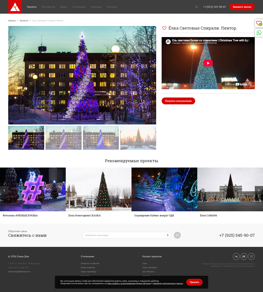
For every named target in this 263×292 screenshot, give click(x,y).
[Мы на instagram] (251, 256)
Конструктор (48, 6)
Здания (146, 275)
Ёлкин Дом (23, 256)
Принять (194, 282)
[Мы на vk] (236, 256)
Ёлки (144, 263)
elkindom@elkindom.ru (19, 271)
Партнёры (96, 6)
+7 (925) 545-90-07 (214, 7)
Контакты (112, 6)
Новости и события (90, 263)
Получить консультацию (178, 100)
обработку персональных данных (168, 283)
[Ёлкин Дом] (15, 7)
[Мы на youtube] (243, 256)
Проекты (31, 6)
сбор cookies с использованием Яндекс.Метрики (129, 283)
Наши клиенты (88, 267)
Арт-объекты (148, 271)
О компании (79, 6)
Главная (12, 20)
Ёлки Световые (149, 267)
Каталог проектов (152, 256)
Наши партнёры (88, 271)
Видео (63, 6)
